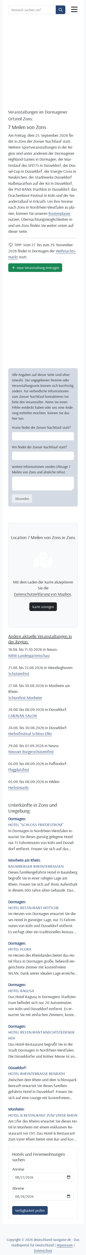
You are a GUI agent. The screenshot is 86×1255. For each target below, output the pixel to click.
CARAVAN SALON (22, 715)
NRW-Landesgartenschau (29, 655)
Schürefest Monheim (25, 697)
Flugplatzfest (18, 769)
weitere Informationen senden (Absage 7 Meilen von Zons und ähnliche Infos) (41, 469)
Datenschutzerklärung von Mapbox (42, 593)
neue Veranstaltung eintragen (37, 267)
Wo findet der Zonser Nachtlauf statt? (39, 447)
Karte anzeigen (43, 606)
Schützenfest (18, 673)
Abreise (18, 1188)
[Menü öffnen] (74, 9)
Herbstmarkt (18, 787)
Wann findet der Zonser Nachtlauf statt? (41, 427)
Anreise (18, 1168)
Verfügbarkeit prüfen (30, 1210)
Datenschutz (43, 1250)
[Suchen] (60, 9)
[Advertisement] (43, 62)
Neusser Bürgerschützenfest (31, 751)
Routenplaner (59, 213)
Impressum (65, 1245)
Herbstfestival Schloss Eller (30, 733)
